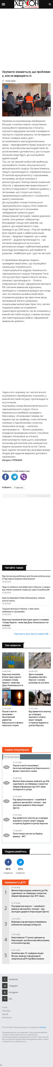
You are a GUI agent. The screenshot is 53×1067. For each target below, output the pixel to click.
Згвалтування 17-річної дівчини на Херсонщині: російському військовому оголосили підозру (30, 940)
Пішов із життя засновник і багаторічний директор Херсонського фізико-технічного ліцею (31, 768)
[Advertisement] (26, 39)
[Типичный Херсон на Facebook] (8, 862)
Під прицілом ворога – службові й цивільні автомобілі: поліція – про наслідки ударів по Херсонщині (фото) (30, 909)
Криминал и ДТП (15, 882)
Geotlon (43, 1027)
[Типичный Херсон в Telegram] (20, 862)
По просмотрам (12, 756)
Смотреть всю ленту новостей (32, 633)
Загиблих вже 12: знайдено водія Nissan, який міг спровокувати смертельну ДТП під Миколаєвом (27, 956)
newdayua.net (43, 495)
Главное (18, 487)
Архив (5, 1014)
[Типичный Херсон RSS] (4, 998)
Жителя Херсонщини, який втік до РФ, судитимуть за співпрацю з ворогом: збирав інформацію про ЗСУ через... (29, 893)
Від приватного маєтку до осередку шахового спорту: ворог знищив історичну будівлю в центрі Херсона (30, 821)
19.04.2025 (10, 81)
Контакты (7, 1017)
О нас (4, 1007)
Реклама (6, 1010)
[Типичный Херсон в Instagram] (4, 992)
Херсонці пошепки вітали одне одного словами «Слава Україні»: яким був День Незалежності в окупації (25, 622)
